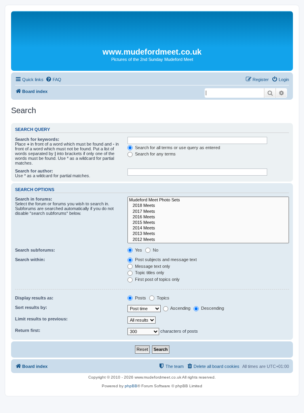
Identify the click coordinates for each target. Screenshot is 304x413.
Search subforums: (35, 250)
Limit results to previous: (41, 318)
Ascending (179, 308)
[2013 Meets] (208, 234)
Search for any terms (155, 154)
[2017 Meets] (208, 211)
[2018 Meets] (208, 205)
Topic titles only (149, 272)
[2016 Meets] (208, 217)
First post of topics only (157, 279)
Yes (138, 250)
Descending (212, 308)
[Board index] (152, 29)
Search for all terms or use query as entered (177, 147)
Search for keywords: (37, 139)
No (155, 250)
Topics (162, 298)
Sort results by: (31, 307)
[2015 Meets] (208, 222)
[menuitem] (53, 79)
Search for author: (34, 171)
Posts (140, 298)
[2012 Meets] (208, 239)
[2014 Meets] (208, 228)
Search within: (30, 259)
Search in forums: (33, 199)
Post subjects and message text (165, 259)
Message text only (152, 266)
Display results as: (34, 298)
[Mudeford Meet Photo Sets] (208, 200)
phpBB (131, 386)
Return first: (27, 330)
